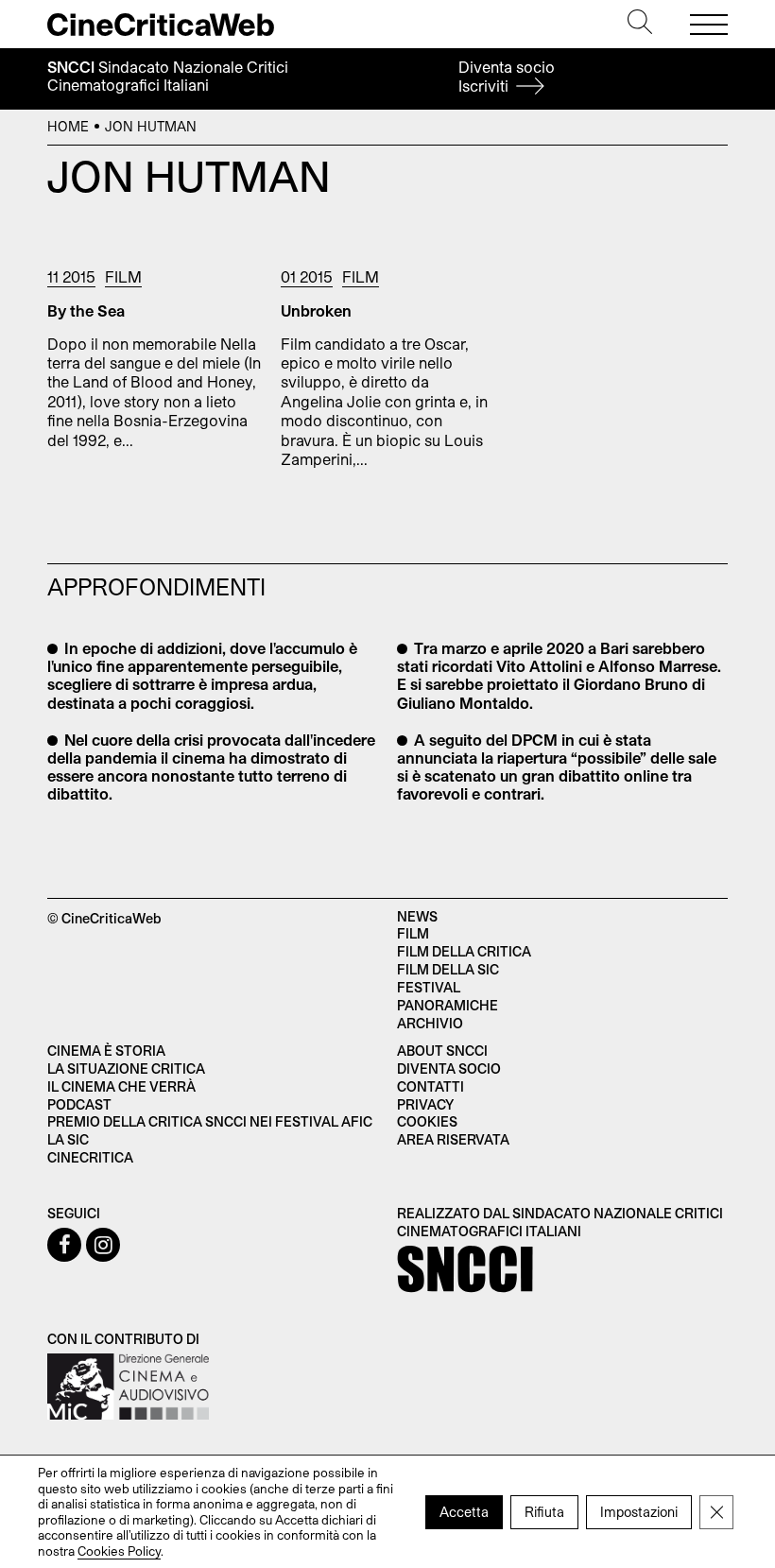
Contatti (430, 1086)
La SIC (68, 1139)
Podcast (79, 1104)
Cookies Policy (119, 1550)
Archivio (430, 1023)
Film (123, 276)
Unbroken (316, 310)
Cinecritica (90, 1157)
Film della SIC (448, 969)
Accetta (464, 1511)
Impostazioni (639, 1511)
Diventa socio (506, 76)
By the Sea (86, 310)
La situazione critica (126, 1068)
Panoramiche (447, 1005)
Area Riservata (453, 1139)
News (417, 916)
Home (68, 126)
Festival (428, 987)
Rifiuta (544, 1511)
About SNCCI (442, 1050)
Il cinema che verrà (121, 1086)
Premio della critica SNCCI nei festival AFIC (209, 1121)
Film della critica (464, 951)
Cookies (427, 1121)
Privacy (425, 1104)
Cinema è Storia (106, 1050)
